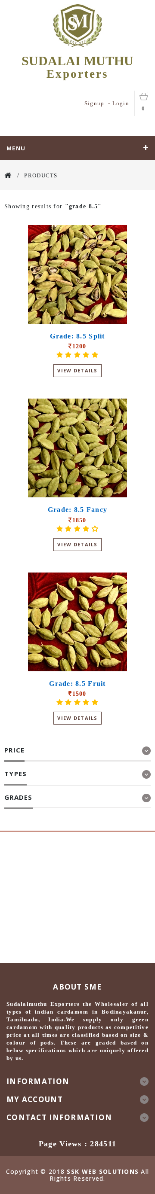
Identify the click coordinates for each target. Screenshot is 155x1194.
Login (120, 103)
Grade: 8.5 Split (77, 336)
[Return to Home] (8, 175)
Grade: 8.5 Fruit (77, 683)
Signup (94, 103)
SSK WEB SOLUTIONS (103, 1171)
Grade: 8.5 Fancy (77, 509)
